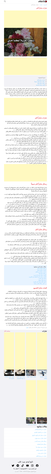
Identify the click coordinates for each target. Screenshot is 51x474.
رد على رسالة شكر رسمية (40, 283)
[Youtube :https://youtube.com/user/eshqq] (27, 466)
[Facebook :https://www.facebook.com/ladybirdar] (37, 466)
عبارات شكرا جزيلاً (41, 270)
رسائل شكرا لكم (41, 83)
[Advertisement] (25, 19)
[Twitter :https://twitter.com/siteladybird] (12, 466)
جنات (27, 327)
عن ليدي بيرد (32, 468)
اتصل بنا (16, 468)
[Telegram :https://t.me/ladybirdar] (17, 466)
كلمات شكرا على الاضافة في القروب (37, 277)
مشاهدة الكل (7, 331)
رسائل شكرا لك (42, 273)
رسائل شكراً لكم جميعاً (40, 81)
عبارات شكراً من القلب (40, 271)
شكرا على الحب (42, 278)
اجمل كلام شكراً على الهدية (39, 282)
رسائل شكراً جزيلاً (42, 268)
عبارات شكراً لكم (41, 80)
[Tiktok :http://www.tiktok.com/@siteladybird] (22, 466)
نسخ (14, 129)
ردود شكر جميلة (42, 280)
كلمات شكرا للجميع (40, 85)
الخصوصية (23, 468)
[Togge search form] (5, 1)
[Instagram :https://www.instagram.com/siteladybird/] (32, 466)
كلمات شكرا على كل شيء (40, 275)
